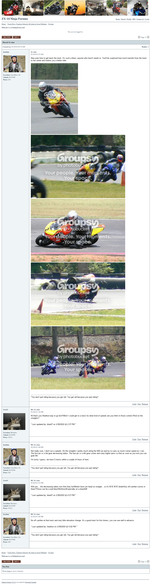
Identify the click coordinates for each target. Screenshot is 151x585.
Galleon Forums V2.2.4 (9, 582)
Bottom (145, 404)
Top (139, 404)
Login (147, 19)
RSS (134, 19)
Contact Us (140, 19)
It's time (51, 24)
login (9, 571)
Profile (129, 19)
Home (118, 19)
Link (134, 404)
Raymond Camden (30, 582)
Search (123, 19)
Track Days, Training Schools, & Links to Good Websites (27, 24)
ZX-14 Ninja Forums (15, 18)
